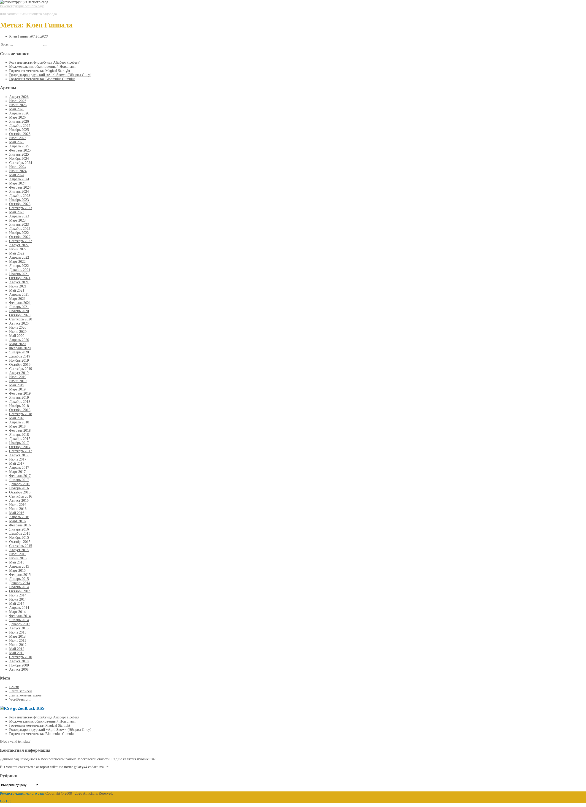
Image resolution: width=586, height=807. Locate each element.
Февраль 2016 (20, 525)
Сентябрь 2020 (20, 319)
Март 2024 (17, 183)
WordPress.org (19, 699)
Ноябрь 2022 (19, 233)
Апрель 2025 (19, 146)
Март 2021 (17, 299)
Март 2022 (17, 261)
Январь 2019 (19, 397)
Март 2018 (17, 426)
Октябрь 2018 (19, 410)
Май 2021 (16, 290)
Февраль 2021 (20, 303)
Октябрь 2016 (19, 492)
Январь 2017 (19, 480)
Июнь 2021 (18, 286)
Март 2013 (17, 636)
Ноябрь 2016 (19, 488)
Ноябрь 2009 (19, 665)
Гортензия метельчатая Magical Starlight (39, 71)
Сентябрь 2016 (20, 496)
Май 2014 (16, 603)
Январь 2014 (19, 620)
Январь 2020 (19, 352)
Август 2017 (19, 455)
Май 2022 (16, 253)
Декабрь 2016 (19, 484)
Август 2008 (19, 669)
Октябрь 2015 (19, 542)
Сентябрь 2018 (20, 414)
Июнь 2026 (18, 105)
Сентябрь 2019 (20, 369)
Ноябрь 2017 (19, 443)
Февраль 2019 (20, 393)
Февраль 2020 (20, 348)
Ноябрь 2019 (19, 360)
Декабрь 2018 (19, 402)
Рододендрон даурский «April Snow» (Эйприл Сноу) (50, 75)
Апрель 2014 (19, 607)
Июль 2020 (17, 327)
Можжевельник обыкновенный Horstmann (42, 66)
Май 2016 (16, 513)
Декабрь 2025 (19, 125)
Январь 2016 (19, 529)
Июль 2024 (17, 167)
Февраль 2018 (20, 430)
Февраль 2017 (20, 476)
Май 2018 (16, 418)
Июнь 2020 (18, 331)
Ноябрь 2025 (19, 130)
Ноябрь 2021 (19, 274)
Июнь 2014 (18, 599)
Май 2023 (16, 212)
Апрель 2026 (19, 113)
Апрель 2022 (19, 257)
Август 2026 (19, 97)
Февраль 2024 (20, 187)
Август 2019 (19, 373)
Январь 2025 (19, 154)
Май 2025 (16, 142)
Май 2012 (16, 649)
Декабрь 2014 (19, 583)
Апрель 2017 (19, 467)
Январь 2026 (19, 121)
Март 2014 (17, 612)
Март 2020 (17, 344)
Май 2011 (16, 653)
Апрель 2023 (19, 216)
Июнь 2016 (18, 509)
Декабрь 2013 (19, 624)
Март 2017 (17, 472)
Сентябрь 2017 (20, 451)
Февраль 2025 (20, 150)
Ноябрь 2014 (19, 587)
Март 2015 (17, 570)
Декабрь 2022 (19, 228)
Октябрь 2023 (19, 204)
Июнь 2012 (18, 645)
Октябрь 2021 (19, 278)
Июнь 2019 (18, 381)
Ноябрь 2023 (19, 200)
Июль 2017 (17, 459)
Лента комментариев (25, 695)
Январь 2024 (19, 191)
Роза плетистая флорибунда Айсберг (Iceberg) (44, 62)
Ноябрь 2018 (19, 406)
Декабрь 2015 (19, 533)
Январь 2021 (19, 307)
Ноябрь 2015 (19, 537)
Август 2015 (19, 550)
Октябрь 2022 (19, 237)
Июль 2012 (17, 640)
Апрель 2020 (19, 340)
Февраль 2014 (20, 616)
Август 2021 (19, 282)
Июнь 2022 (18, 249)
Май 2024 (16, 175)
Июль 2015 (17, 554)
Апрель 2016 (19, 517)
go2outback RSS (29, 708)
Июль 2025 (17, 138)
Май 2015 (16, 562)
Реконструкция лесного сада (22, 6)
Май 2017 (16, 463)
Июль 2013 (17, 632)
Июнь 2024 (18, 171)
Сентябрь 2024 (20, 163)
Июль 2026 (17, 101)
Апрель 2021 (19, 294)
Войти (14, 687)
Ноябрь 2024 (19, 158)
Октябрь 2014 (19, 591)
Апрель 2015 (19, 566)
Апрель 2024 (19, 179)
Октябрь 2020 (19, 315)
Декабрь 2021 (19, 270)
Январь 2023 (19, 224)
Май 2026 (16, 109)
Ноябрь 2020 (19, 311)
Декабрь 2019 (19, 356)
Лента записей (20, 691)
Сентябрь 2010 (20, 657)
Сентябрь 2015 (20, 546)
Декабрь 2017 (19, 439)
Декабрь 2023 (19, 196)
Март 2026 (17, 117)
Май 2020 (16, 336)
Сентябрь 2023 (20, 208)
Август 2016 (19, 500)
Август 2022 (19, 245)
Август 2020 (19, 323)
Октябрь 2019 (19, 364)
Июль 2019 (17, 377)
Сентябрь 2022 (20, 241)
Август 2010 (19, 661)
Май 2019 (16, 385)
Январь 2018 (19, 434)
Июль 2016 (17, 504)
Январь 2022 (19, 266)
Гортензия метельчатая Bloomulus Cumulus (42, 79)
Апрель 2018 (19, 422)
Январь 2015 (19, 579)
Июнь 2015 (18, 558)
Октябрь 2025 (19, 134)
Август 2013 (19, 628)
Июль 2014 (17, 595)
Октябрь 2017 (19, 447)
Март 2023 (17, 220)
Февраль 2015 (20, 575)
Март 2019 (17, 389)
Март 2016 (17, 521)
